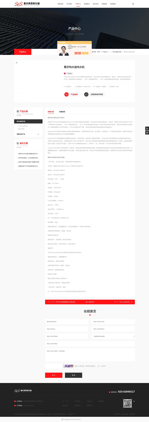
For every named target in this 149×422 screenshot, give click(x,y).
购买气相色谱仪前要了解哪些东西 (28, 162)
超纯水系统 (21, 129)
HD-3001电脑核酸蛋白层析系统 (65, 302)
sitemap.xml (71, 414)
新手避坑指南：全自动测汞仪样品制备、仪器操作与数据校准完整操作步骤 (29, 158)
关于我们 (69, 4)
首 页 (65, 401)
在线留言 (104, 4)
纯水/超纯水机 (117, 52)
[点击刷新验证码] (68, 366)
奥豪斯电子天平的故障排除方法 (28, 166)
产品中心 (78, 4)
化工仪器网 (124, 414)
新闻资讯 (87, 4)
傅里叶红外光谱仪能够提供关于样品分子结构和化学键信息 (29, 153)
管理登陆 (132, 414)
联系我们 (113, 4)
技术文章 (95, 4)
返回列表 (91, 302)
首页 (98, 52)
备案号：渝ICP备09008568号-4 (56, 414)
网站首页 (60, 4)
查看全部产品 (21, 134)
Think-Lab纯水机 (23, 126)
